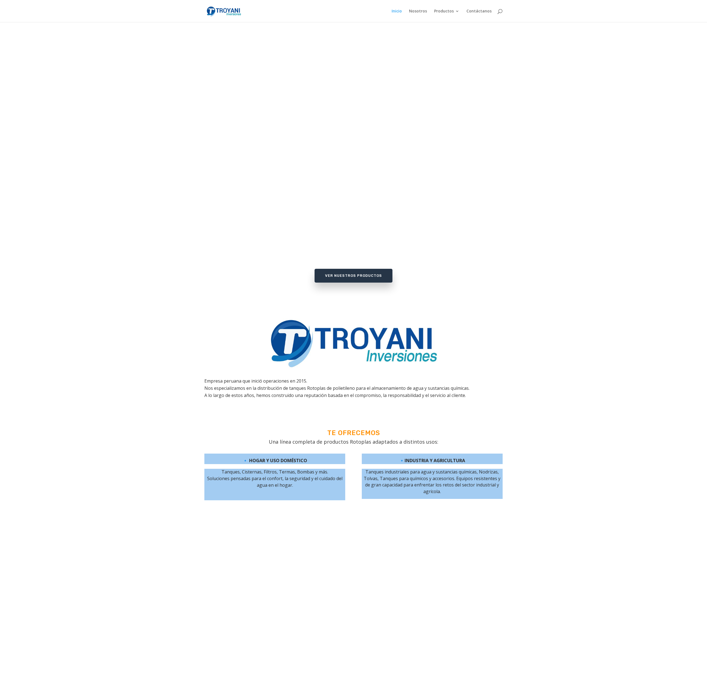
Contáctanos (479, 11)
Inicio (397, 11)
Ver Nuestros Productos (353, 275)
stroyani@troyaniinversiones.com (353, 664)
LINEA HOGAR (245, 671)
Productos (444, 11)
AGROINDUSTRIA (245, 681)
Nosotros (418, 11)
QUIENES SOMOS (245, 661)
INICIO (245, 651)
